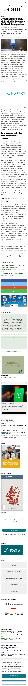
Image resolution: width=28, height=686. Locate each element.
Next (22, 612)
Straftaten (3, 72)
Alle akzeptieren (14, 675)
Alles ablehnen (14, 682)
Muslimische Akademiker (14, 571)
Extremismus (4, 377)
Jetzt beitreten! (14, 413)
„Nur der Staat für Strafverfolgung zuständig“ (12, 274)
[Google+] (14, 287)
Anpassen (14, 679)
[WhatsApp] (14, 291)
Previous (5, 612)
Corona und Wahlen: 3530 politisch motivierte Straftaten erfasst (13, 266)
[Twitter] (14, 284)
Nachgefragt (14, 584)
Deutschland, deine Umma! (14, 578)
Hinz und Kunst (14, 591)
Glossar (14, 565)
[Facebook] (14, 280)
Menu (25, 2)
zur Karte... (4, 512)
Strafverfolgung (12, 377)
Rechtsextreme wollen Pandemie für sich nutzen (13, 270)
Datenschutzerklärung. (16, 536)
